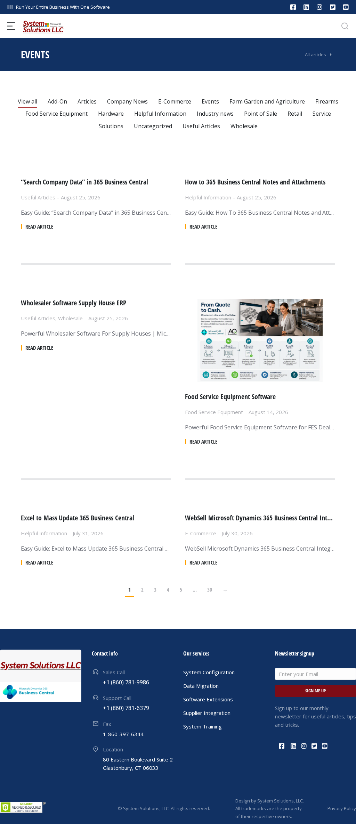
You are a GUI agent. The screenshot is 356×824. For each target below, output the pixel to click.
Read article (39, 226)
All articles (315, 54)
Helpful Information (160, 113)
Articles (87, 101)
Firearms (326, 101)
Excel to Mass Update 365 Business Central (77, 518)
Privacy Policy (341, 808)
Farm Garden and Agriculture (267, 101)
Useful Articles (201, 126)
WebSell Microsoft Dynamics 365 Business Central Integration (260, 518)
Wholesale (244, 126)
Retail (295, 113)
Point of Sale (260, 113)
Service (322, 113)
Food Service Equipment (56, 113)
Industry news (215, 113)
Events (210, 101)
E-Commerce (174, 101)
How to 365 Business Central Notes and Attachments (255, 182)
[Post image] (260, 340)
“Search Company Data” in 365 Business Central (84, 182)
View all (27, 101)
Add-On (57, 101)
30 (209, 589)
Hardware (111, 113)
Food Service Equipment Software (230, 397)
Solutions (111, 126)
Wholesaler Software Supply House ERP (74, 303)
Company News (127, 101)
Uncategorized (153, 126)
